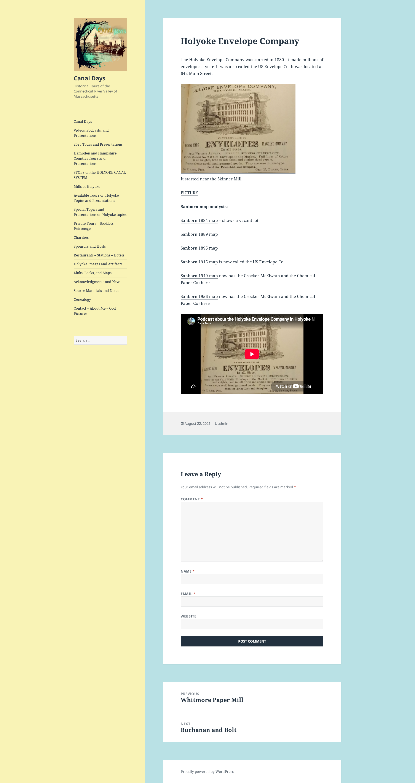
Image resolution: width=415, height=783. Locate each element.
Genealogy (82, 299)
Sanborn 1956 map (199, 296)
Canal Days (89, 78)
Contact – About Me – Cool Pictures (95, 311)
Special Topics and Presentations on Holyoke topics (100, 212)
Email (188, 593)
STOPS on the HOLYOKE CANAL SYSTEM (100, 175)
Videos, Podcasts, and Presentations (91, 133)
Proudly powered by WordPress (207, 771)
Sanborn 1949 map (199, 276)
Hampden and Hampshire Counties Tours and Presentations (95, 158)
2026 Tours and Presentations (98, 144)
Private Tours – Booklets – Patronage (95, 226)
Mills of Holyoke (87, 186)
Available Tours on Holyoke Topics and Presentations (96, 198)
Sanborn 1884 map (199, 220)
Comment (192, 499)
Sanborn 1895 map (199, 248)
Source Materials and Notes (96, 290)
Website (188, 616)
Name (188, 571)
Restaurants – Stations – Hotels (99, 255)
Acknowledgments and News (97, 281)
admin (223, 423)
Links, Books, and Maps (93, 273)
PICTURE (189, 193)
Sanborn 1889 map (199, 234)
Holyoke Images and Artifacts (98, 264)
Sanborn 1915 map (199, 262)
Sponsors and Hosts (90, 246)
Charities (81, 237)
